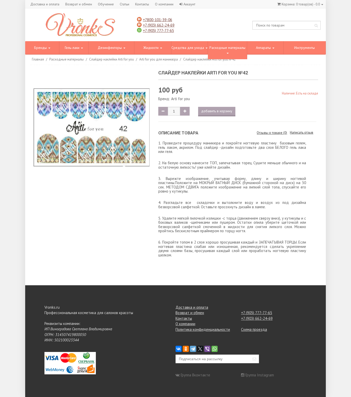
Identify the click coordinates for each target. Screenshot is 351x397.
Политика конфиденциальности (203, 329)
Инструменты (304, 47)
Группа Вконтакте (195, 375)
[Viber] (207, 349)
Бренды (41, 47)
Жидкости (151, 47)
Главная (38, 59)
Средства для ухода (188, 47)
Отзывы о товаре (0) (272, 133)
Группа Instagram (259, 375)
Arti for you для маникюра (158, 59)
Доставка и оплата (44, 4)
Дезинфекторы (110, 47)
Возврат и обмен (78, 4)
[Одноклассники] (186, 349)
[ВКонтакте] (179, 349)
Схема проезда (254, 329)
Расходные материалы (227, 47)
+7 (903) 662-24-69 (158, 25)
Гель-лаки (72, 47)
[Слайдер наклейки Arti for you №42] (91, 128)
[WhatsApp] (214, 349)
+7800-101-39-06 (157, 19)
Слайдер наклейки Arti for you (111, 59)
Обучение (106, 4)
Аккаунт (189, 4)
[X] (200, 349)
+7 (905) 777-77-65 (158, 30)
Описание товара (178, 133)
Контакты (142, 4)
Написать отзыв (301, 132)
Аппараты (264, 47)
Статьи (124, 4)
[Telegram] (193, 349)
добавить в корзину (216, 111)
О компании (164, 4)
